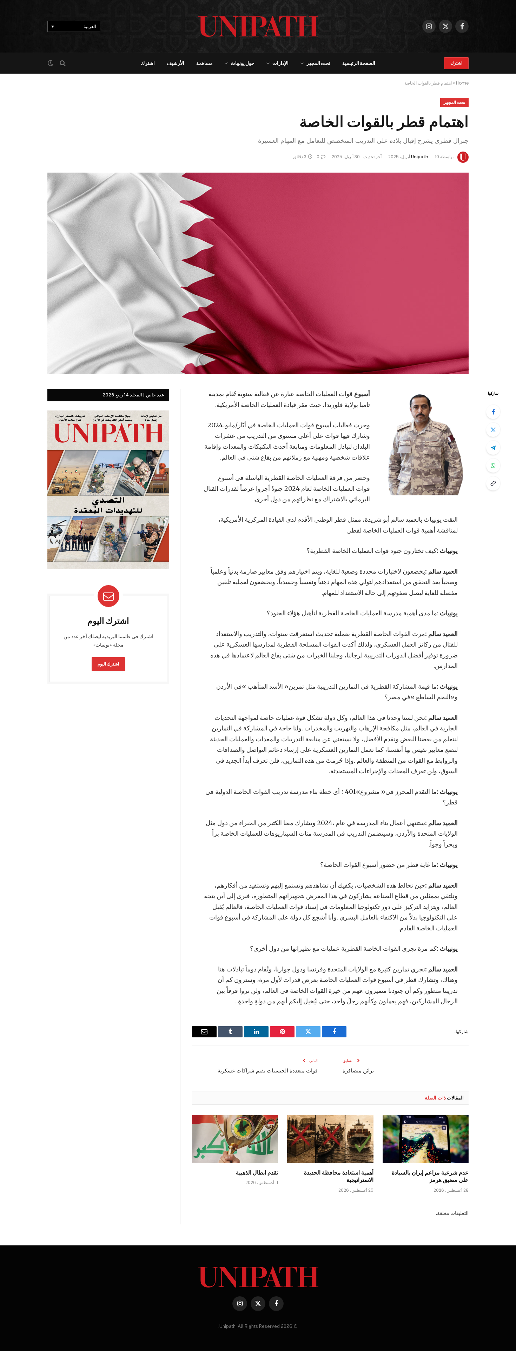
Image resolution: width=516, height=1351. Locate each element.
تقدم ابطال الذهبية (257, 1172)
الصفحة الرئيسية (358, 63)
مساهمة (204, 63)
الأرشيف (175, 63)
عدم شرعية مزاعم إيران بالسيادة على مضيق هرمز (430, 1176)
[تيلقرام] (493, 448)
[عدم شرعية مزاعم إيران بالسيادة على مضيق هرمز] (426, 1139)
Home (462, 83)
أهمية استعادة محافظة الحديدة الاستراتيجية (338, 1176)
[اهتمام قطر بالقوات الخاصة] (258, 273)
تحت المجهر (318, 63)
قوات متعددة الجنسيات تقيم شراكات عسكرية (268, 1070)
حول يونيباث (242, 63)
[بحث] (62, 63)
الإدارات (280, 63)
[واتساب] (493, 466)
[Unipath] (258, 26)
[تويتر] (493, 430)
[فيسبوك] (493, 412)
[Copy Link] (493, 483)
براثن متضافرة (358, 1070)
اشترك (456, 63)
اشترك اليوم (108, 664)
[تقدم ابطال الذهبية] (235, 1139)
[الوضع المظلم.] (51, 63)
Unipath (419, 157)
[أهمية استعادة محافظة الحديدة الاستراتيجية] (330, 1139)
